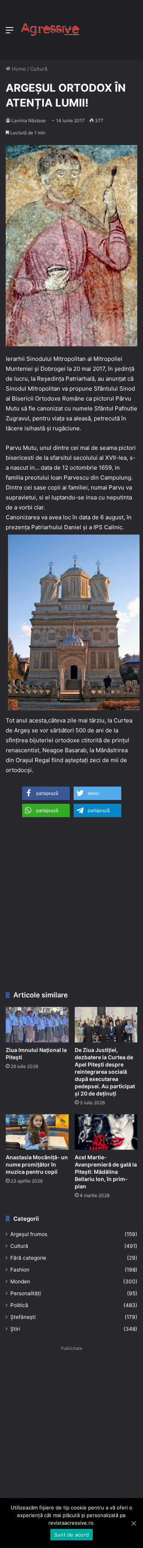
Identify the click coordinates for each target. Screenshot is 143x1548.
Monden (20, 1281)
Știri (15, 1329)
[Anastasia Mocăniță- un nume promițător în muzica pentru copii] (37, 1132)
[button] (46, 793)
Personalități (25, 1293)
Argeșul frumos (28, 1234)
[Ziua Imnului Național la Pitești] (37, 1024)
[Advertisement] (108, 28)
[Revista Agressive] (49, 29)
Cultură (38, 69)
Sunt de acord (71, 1535)
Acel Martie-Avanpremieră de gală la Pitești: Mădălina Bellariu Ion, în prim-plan (106, 1171)
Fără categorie (28, 1258)
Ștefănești (22, 1317)
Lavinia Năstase (28, 120)
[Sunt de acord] (133, 1523)
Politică (19, 1305)
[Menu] (9, 32)
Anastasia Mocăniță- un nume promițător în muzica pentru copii (37, 1164)
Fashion (19, 1270)
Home (18, 69)
